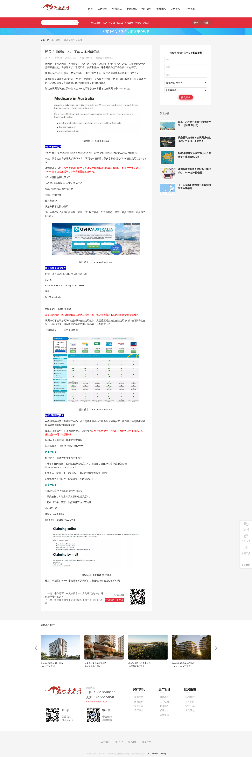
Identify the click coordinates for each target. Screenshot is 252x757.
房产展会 (139, 710)
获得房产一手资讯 (114, 599)
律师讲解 (190, 701)
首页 (90, 8)
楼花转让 (164, 710)
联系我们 (133, 741)
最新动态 (139, 697)
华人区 (112, 22)
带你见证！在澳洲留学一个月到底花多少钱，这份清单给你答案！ (74, 595)
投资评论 (139, 706)
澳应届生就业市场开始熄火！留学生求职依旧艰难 (74, 601)
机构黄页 (175, 8)
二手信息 (164, 701)
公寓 (105, 22)
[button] (216, 648)
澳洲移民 (161, 8)
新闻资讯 (132, 8)
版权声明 (146, 741)
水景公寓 (129, 22)
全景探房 (117, 8)
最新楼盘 (164, 697)
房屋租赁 (164, 714)
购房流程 (190, 697)
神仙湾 (138, 22)
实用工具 (190, 706)
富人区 (120, 22)
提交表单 (185, 97)
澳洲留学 (55, 40)
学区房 (146, 22)
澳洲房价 (139, 701)
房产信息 (102, 8)
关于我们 (190, 8)
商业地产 (164, 706)
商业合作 (119, 741)
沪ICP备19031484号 (156, 753)
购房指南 (146, 8)
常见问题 (190, 710)
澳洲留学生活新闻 (73, 40)
